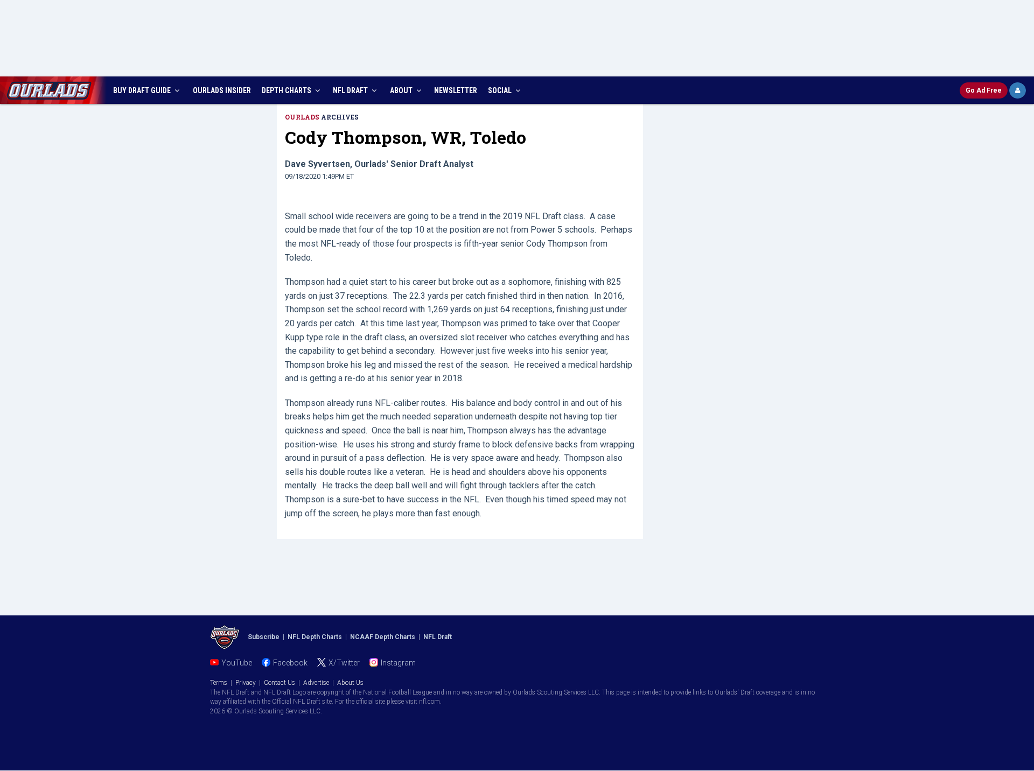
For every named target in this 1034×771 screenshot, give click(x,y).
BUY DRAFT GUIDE (142, 90)
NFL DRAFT (351, 90)
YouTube (236, 662)
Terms (218, 682)
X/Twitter (344, 662)
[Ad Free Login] (1017, 90)
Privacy (245, 682)
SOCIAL (500, 90)
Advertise (316, 682)
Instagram (398, 662)
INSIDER (222, 90)
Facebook (290, 662)
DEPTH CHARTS (287, 90)
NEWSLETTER (455, 90)
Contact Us (279, 682)
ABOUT (402, 90)
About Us (350, 682)
